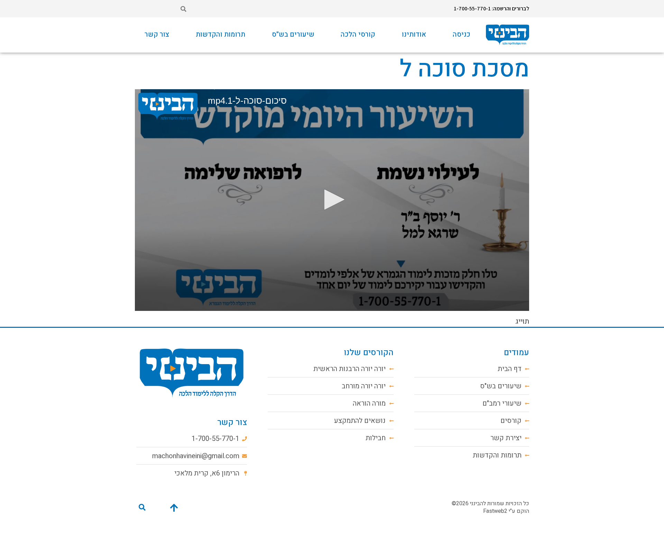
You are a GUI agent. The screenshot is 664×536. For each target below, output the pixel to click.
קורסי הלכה (358, 34)
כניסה (461, 34)
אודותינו (414, 34)
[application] (332, 200)
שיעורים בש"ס (293, 34)
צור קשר (157, 34)
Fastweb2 (495, 511)
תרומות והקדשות (220, 34)
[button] (183, 9)
